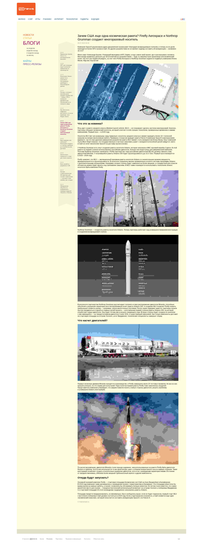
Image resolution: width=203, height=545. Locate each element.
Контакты (87, 539)
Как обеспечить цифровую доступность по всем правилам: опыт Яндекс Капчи (66, 113)
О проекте (25, 539)
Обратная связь (98, 539)
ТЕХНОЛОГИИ (72, 19)
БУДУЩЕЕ (95, 19)
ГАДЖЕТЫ (84, 19)
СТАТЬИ (27, 38)
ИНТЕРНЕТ (58, 19)
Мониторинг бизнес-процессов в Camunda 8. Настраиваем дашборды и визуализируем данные (66, 81)
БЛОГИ (31, 43)
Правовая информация (73, 539)
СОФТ (30, 19)
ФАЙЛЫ (27, 61)
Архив (42, 539)
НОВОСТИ (28, 35)
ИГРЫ (37, 19)
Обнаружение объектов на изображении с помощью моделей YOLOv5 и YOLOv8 (66, 189)
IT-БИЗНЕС (47, 19)
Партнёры (59, 539)
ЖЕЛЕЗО (21, 19)
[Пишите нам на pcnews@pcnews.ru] (179, 539)
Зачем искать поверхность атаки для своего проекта (66, 156)
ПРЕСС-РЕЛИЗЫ (32, 64)
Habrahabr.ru (84, 502)
